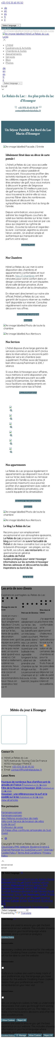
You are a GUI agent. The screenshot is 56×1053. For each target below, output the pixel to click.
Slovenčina (47, 900)
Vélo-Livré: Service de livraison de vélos (22, 821)
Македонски (17, 885)
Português (7, 897)
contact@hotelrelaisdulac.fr (28, 110)
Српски (15, 900)
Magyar (42, 888)
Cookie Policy (8, 852)
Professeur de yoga (12, 827)
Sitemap (48, 849)
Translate (26, 913)
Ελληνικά (6, 882)
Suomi (27, 882)
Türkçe (18, 894)
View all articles (9, 800)
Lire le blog (28, 577)
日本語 (43, 894)
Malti (45, 885)
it (5, 19)
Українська (33, 894)
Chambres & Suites (16, 51)
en (5, 10)
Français (33, 879)
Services (10, 56)
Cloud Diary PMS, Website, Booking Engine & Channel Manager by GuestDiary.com (25, 848)
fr (5, 16)
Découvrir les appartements (28, 501)
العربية (20, 882)
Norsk (50, 891)
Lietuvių (45, 882)
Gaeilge (36, 882)
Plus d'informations (28, 393)
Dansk (50, 879)
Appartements (14, 53)
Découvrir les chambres (28, 314)
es (5, 13)
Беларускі (18, 888)
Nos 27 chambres (25, 275)
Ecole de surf (8, 824)
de (5, 8)
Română (45, 897)
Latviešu (5, 885)
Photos (9, 62)
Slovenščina (34, 900)
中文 (3, 903)
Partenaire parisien (11, 812)
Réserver (28, 320)
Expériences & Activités (18, 48)
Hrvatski (5, 891)
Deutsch (5, 879)
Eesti (14, 882)
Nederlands (7, 894)
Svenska (5, 900)
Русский (35, 897)
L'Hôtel (9, 45)
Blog (8, 59)
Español (23, 879)
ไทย (24, 894)
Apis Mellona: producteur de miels (19, 818)
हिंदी (35, 888)
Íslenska (42, 891)
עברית (34, 891)
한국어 (50, 894)
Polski (16, 897)
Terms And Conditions (29, 852)
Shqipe (23, 900)
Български (7, 888)
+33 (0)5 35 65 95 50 (12, 2)
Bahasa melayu (33, 885)
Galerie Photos (28, 245)
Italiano (43, 879)
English (15, 879)
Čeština (29, 888)
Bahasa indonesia (21, 891)
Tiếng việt (25, 897)
